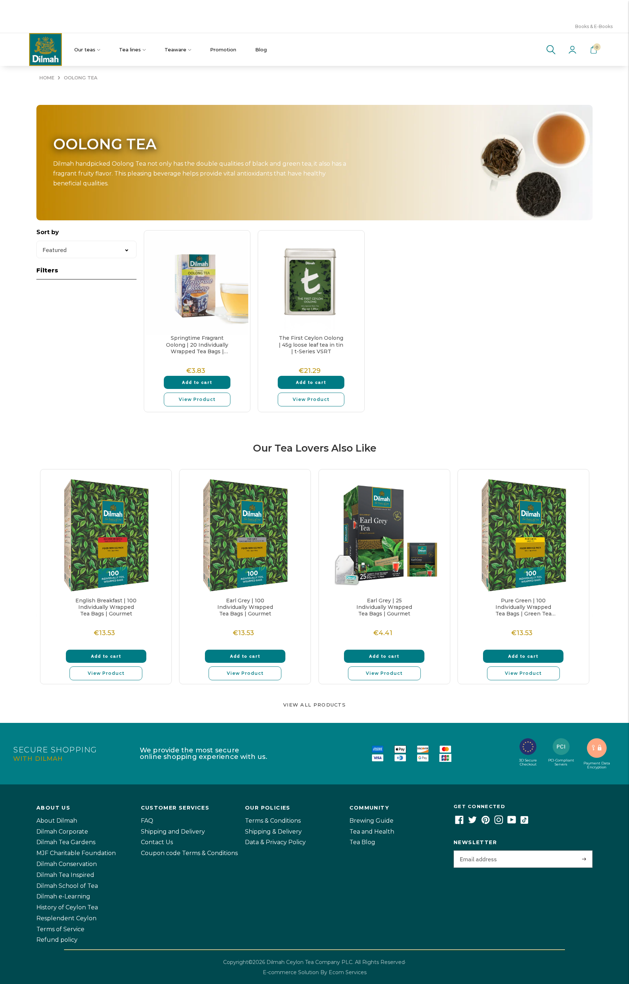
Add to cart (197, 382)
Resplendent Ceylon (66, 918)
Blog (261, 49)
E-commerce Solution (291, 972)
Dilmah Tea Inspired (65, 874)
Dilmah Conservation (66, 864)
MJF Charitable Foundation (76, 853)
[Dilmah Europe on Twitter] (472, 822)
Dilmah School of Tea (67, 885)
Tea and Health (371, 831)
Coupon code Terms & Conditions (189, 853)
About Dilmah (56, 820)
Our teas (84, 49)
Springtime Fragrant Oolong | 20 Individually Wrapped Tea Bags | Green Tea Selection (197, 345)
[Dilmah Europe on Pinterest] (485, 822)
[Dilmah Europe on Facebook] (459, 822)
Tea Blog (362, 842)
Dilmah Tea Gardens (65, 842)
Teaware (175, 49)
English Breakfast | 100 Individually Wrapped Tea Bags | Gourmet (106, 607)
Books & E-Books (594, 26)
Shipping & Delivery (273, 831)
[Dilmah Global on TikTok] (524, 822)
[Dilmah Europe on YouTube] (511, 822)
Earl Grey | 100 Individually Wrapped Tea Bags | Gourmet (245, 607)
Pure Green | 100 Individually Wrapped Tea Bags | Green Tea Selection (523, 607)
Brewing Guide (371, 820)
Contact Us (157, 842)
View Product (197, 399)
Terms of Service (60, 929)
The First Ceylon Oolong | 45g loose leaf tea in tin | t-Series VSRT (311, 344)
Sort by (47, 232)
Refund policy (57, 939)
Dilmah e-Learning (63, 896)
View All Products (314, 705)
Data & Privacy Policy (275, 842)
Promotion (223, 49)
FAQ (147, 820)
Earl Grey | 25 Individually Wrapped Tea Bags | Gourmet (384, 607)
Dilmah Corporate (62, 831)
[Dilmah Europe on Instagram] (498, 822)
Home (46, 77)
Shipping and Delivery (173, 831)
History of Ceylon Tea (67, 907)
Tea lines (130, 49)
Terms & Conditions (273, 820)
